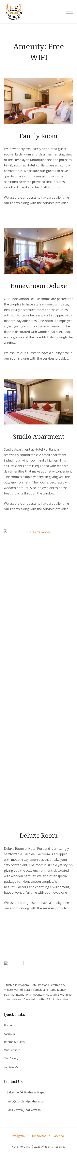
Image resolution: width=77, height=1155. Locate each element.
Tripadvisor (39, 1136)
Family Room (38, 136)
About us (9, 1033)
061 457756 (32, 1110)
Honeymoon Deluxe (38, 286)
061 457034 (15, 1110)
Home (8, 1025)
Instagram (18, 1136)
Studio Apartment (38, 436)
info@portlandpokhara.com (27, 1101)
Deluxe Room (39, 835)
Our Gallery (11, 1058)
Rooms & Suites (14, 1042)
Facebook (59, 1136)
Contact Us (11, 1066)
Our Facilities (12, 1050)
